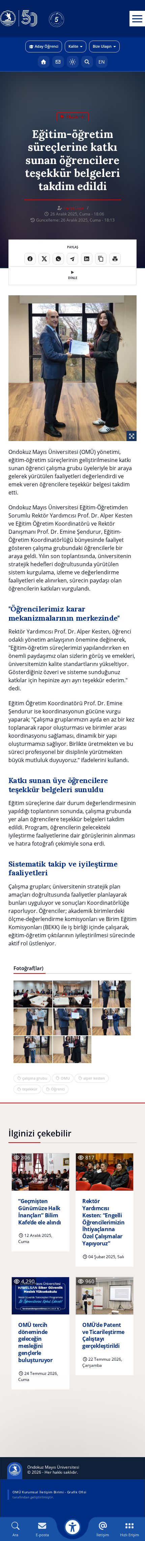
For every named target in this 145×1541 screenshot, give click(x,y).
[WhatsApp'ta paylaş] (58, 258)
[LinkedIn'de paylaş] (86, 258)
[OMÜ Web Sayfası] (18, 18)
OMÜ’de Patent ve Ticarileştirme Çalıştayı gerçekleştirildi (103, 1335)
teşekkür (29, 1088)
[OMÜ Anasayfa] (44, 62)
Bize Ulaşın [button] (102, 46)
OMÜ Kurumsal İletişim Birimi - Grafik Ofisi (49, 1492)
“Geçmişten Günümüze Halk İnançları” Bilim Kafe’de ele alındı (39, 1212)
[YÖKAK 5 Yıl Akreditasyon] (67, 18)
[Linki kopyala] (101, 258)
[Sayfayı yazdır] (115, 258)
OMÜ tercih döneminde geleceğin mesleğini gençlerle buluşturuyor (35, 1342)
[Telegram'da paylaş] (72, 258)
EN (101, 62)
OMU (65, 1078)
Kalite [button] (73, 46)
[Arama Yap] (87, 62)
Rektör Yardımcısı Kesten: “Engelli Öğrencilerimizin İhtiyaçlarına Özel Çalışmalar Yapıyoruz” (103, 1222)
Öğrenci (58, 1088)
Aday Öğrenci (46, 46)
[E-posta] (58, 62)
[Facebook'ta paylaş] (30, 258)
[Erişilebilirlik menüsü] (72, 1527)
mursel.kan (73, 208)
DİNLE (72, 278)
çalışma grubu (34, 1078)
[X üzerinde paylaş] (44, 258)
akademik (75, 116)
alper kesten (94, 1078)
